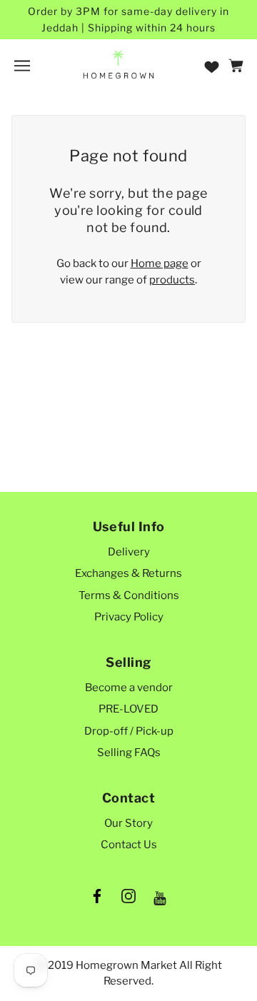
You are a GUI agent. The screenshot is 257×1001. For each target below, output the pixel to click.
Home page (159, 263)
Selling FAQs (129, 752)
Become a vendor (129, 687)
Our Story (128, 823)
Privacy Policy (128, 616)
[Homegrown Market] (118, 65)
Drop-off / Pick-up (128, 731)
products (172, 279)
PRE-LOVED (128, 709)
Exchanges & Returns (128, 573)
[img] (97, 899)
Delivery (129, 551)
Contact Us (129, 844)
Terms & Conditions (129, 595)
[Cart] (238, 65)
